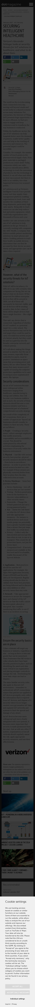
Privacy (14, 1004)
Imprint (7, 1004)
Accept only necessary (18, 993)
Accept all (17, 986)
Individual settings (17, 999)
